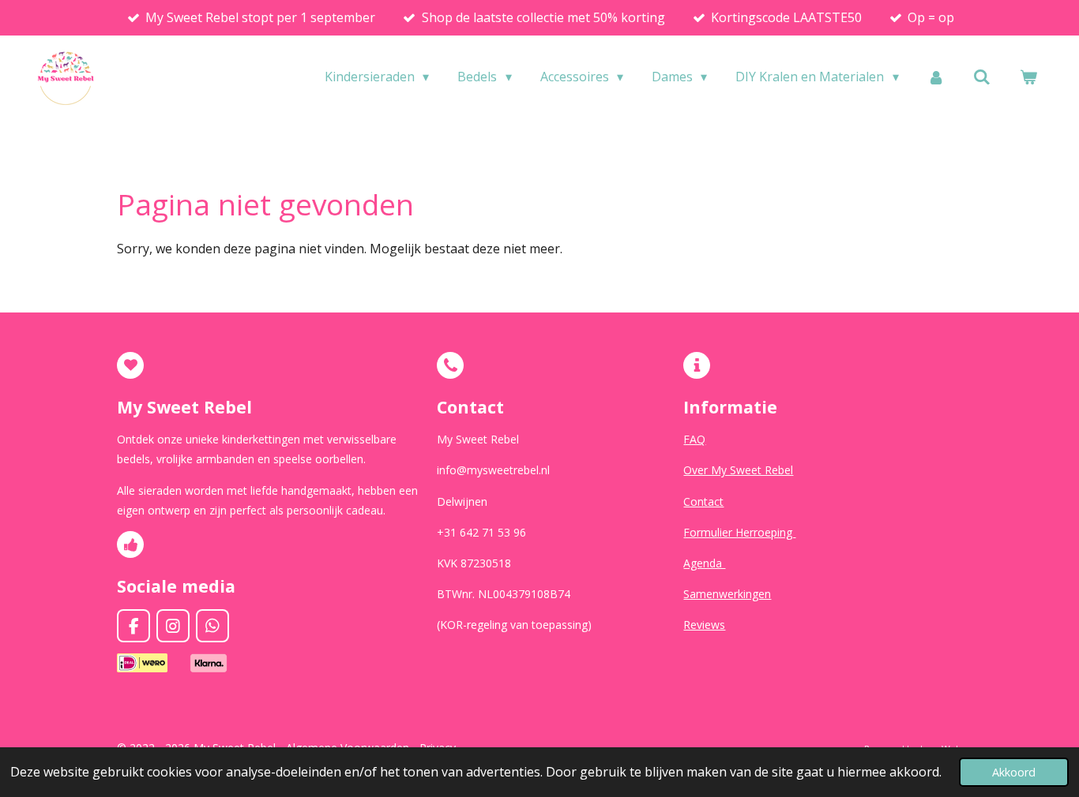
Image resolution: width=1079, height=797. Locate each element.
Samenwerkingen (727, 593)
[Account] (936, 76)
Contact (703, 501)
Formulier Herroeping (739, 532)
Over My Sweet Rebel (738, 469)
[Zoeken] (982, 76)
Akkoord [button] (1014, 772)
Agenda (704, 563)
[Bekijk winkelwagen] (1028, 76)
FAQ (694, 439)
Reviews (704, 624)
